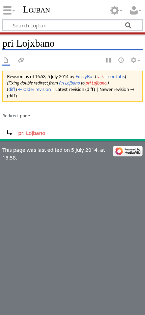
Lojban (36, 9)
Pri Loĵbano (69, 83)
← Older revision (34, 89)
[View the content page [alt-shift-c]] (6, 61)
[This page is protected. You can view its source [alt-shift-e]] (109, 61)
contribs (116, 76)
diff (12, 89)
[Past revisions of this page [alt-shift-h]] (121, 61)
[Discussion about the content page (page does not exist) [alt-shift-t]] (21, 61)
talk (100, 76)
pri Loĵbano (96, 83)
